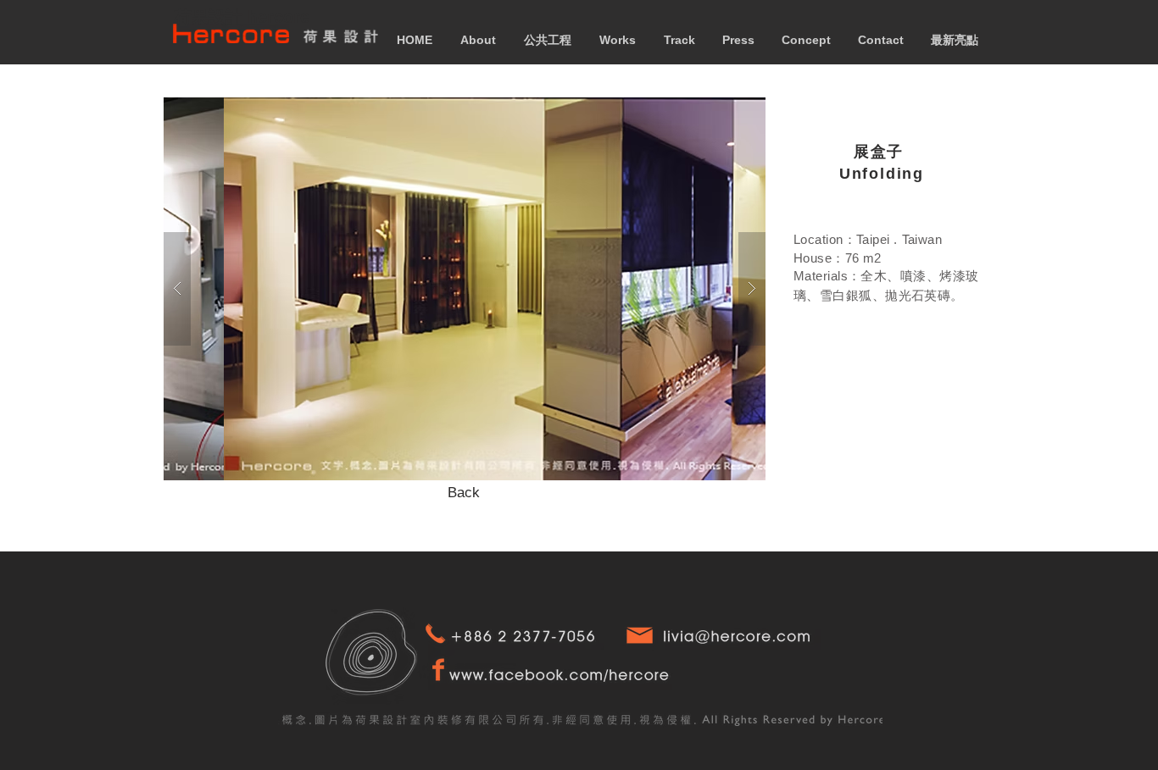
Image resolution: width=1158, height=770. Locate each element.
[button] (465, 288)
